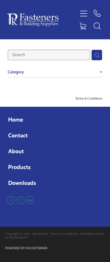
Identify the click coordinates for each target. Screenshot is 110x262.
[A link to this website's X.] (20, 200)
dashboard (40, 233)
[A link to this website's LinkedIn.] (30, 200)
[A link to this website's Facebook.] (11, 200)
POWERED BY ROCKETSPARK (26, 248)
